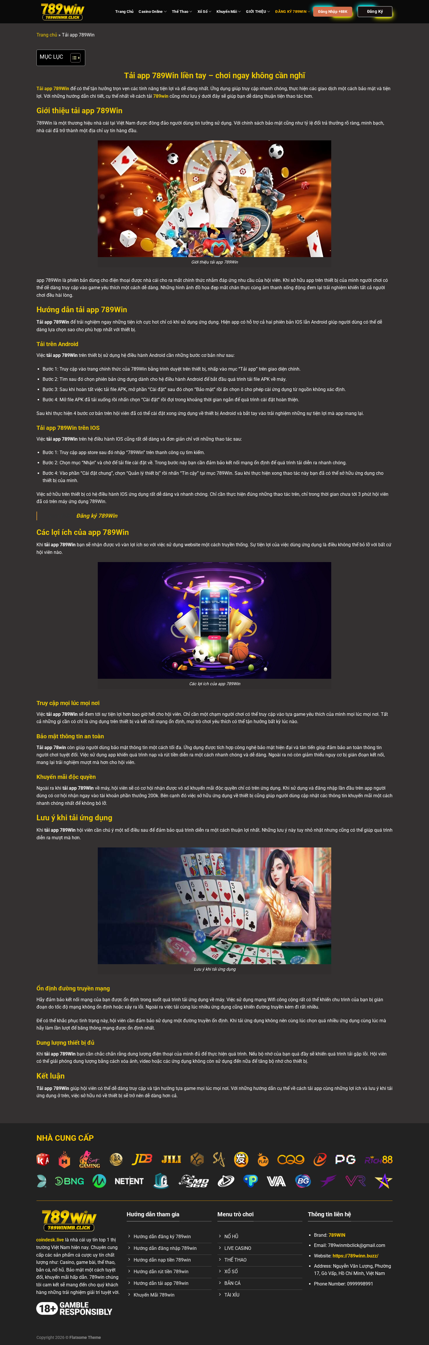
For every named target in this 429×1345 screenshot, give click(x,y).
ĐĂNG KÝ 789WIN (290, 11)
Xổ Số (202, 11)
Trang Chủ (124, 11)
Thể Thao (180, 11)
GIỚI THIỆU (256, 11)
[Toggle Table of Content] (72, 58)
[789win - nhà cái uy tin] (71, 11)
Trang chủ (46, 35)
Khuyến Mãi (227, 11)
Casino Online (151, 11)
